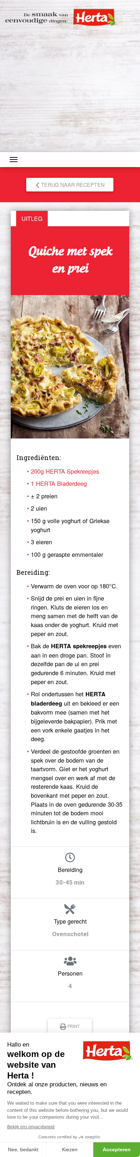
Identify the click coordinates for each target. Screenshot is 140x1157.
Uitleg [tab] (32, 218)
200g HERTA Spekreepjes (65, 471)
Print (73, 1026)
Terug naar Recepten (71, 184)
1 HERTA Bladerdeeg (59, 483)
